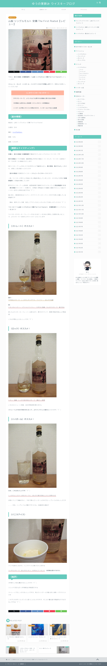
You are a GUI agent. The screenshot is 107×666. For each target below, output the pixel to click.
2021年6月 (88, 231)
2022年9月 (88, 167)
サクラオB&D (81, 103)
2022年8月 (88, 172)
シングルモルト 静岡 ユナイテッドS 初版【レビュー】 (87, 28)
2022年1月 (88, 201)
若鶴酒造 (80, 122)
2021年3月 (88, 243)
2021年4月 (88, 239)
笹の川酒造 (81, 119)
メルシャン (81, 111)
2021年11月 (88, 210)
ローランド (82, 79)
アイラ (81, 69)
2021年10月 (88, 214)
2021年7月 (88, 226)
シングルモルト (17, 132)
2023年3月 (88, 146)
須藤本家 (80, 126)
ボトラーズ (81, 58)
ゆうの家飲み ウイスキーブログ (53, 3)
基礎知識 (78, 92)
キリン (80, 101)
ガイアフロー (81, 99)
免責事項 (22, 664)
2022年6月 (88, 180)
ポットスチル (81, 60)
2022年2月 (88, 197)
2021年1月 (88, 252)
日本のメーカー (43, 9)
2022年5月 (88, 184)
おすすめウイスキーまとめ (84, 47)
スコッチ (63, 9)
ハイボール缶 (80, 88)
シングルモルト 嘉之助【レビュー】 (86, 33)
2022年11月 (88, 159)
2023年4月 (88, 142)
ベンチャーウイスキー (84, 109)
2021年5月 (88, 235)
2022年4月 (88, 188)
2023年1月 (88, 150)
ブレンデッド (81, 56)
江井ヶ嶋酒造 (81, 117)
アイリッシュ (84, 9)
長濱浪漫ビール (82, 124)
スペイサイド (83, 75)
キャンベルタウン (84, 73)
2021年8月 (88, 222)
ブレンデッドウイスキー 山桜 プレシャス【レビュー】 (87, 22)
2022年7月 (88, 176)
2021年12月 (88, 205)
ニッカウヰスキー (83, 107)
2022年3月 (88, 193)
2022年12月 (88, 155)
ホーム (23, 9)
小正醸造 (80, 113)
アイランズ (82, 71)
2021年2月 (88, 248)
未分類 (78, 130)
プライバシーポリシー (12, 664)
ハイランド (82, 77)
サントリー (81, 105)
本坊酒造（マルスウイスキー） (86, 115)
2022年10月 (88, 163)
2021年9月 (88, 218)
